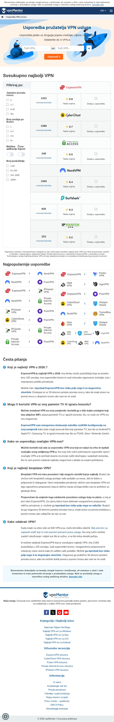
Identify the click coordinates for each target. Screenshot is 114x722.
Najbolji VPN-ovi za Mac (57, 635)
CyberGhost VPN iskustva (57, 658)
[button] (5, 716)
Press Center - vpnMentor (57, 701)
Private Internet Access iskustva (57, 666)
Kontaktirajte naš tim (57, 686)
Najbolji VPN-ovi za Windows (57, 631)
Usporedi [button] (53, 56)
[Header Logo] (12, 10)
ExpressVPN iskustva (57, 655)
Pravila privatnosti (57, 689)
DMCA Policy (57, 705)
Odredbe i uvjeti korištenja (57, 693)
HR (102, 10)
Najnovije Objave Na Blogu (57, 627)
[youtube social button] (66, 612)
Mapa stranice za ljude (57, 697)
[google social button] (59, 612)
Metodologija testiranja (57, 708)
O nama (57, 682)
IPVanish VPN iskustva (57, 670)
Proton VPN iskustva (57, 662)
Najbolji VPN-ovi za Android (57, 642)
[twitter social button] (53, 612)
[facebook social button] (46, 612)
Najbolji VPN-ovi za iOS (57, 638)
